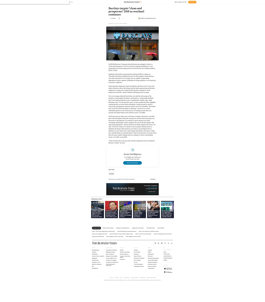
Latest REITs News (150, 228)
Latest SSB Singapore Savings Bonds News (126, 231)
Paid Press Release (152, 262)
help (121, 277)
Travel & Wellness (138, 264)
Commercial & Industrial (98, 256)
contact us (117, 277)
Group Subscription (153, 260)
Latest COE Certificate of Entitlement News (149, 231)
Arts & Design (137, 260)
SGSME (165, 260)
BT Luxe (135, 262)
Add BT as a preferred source (148, 18)
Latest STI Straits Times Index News (143, 234)
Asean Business (167, 256)
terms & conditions (135, 277)
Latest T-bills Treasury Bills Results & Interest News (103, 231)
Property (94, 252)
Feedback (152, 179)
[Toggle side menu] (70, 2)
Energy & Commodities (111, 256)
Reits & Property (110, 254)
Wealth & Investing (124, 252)
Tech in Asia (166, 254)
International (95, 260)
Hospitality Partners (139, 266)
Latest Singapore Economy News (133, 236)
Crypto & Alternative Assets (125, 256)
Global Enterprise (167, 258)
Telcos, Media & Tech (111, 258)
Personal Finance (124, 254)
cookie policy (142, 277)
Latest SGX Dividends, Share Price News (162, 234)
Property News (160, 228)
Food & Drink (137, 252)
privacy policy (126, 277)
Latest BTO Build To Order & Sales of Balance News (121, 234)
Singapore (94, 258)
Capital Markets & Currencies (110, 265)
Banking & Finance (110, 252)
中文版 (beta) (151, 268)
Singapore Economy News (138, 228)
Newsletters (151, 254)
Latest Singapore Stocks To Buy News (114, 236)
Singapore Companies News (122, 228)
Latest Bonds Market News (98, 236)
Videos (149, 252)
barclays (111, 173)
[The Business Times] (131, 2)
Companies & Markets (111, 250)
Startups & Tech (96, 262)
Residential (94, 254)
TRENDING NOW (96, 199)
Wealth (121, 250)
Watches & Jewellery (139, 258)
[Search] (72, 2)
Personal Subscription (153, 258)
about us (111, 277)
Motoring (136, 254)
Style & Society (137, 256)
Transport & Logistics (111, 260)
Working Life (95, 268)
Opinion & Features (97, 264)
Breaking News (95, 250)
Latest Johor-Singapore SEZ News (99, 234)
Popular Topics (96, 228)
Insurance (122, 259)
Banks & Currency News (108, 228)
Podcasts (150, 256)
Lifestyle (136, 250)
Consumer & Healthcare (112, 262)
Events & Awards (152, 266)
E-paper (150, 250)
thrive (164, 252)
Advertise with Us (152, 264)
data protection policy (151, 277)
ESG (93, 266)
